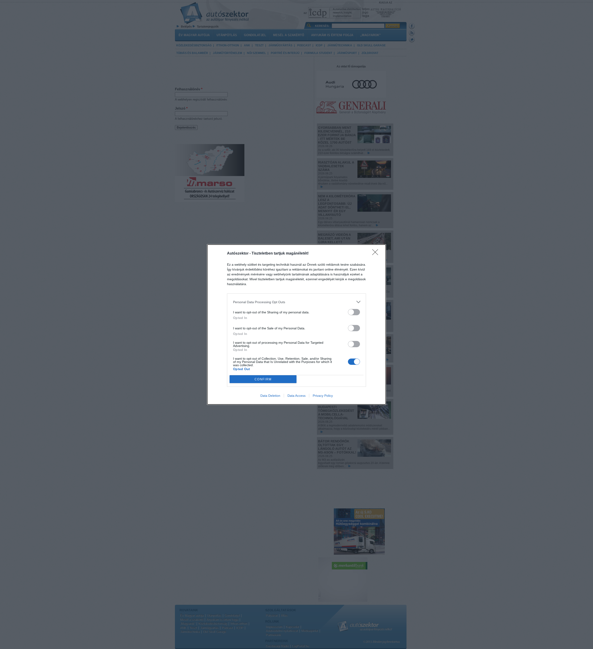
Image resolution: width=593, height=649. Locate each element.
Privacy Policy (323, 395)
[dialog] (296, 324)
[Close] (376, 253)
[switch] (354, 312)
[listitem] (296, 301)
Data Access (296, 395)
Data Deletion (270, 395)
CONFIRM (263, 379)
